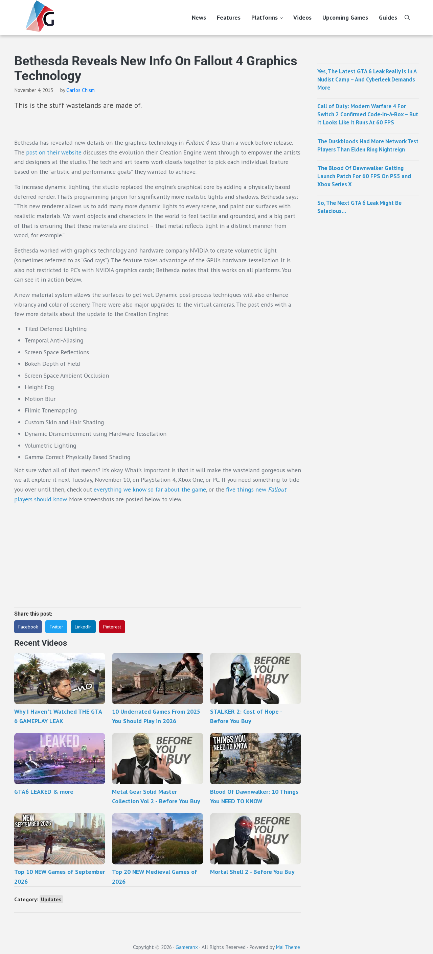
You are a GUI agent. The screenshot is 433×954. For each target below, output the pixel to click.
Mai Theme (288, 947)
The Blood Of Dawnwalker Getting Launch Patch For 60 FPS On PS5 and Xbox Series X (364, 176)
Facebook (28, 627)
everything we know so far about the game (150, 489)
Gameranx (187, 947)
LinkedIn (83, 627)
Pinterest (112, 627)
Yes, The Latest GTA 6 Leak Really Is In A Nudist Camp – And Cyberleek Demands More (366, 79)
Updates (51, 899)
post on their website (54, 152)
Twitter (56, 627)
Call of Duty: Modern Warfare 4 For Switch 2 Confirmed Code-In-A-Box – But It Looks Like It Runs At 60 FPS (367, 114)
